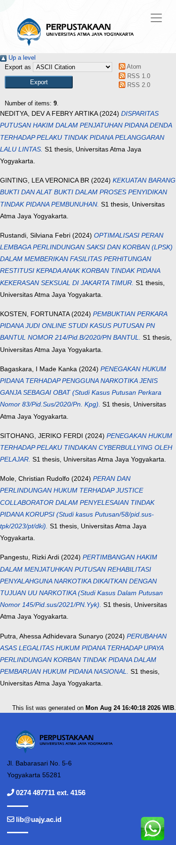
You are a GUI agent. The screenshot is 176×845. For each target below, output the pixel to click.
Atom (133, 66)
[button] (39, 82)
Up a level (21, 57)
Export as (18, 67)
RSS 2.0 (137, 84)
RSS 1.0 (137, 76)
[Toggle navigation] (156, 18)
